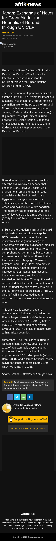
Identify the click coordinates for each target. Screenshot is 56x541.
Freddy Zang (8, 33)
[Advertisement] (28, 58)
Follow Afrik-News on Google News (28, 428)
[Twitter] (17, 397)
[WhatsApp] (23, 397)
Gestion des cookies (35, 537)
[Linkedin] (30, 397)
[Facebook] (10, 397)
